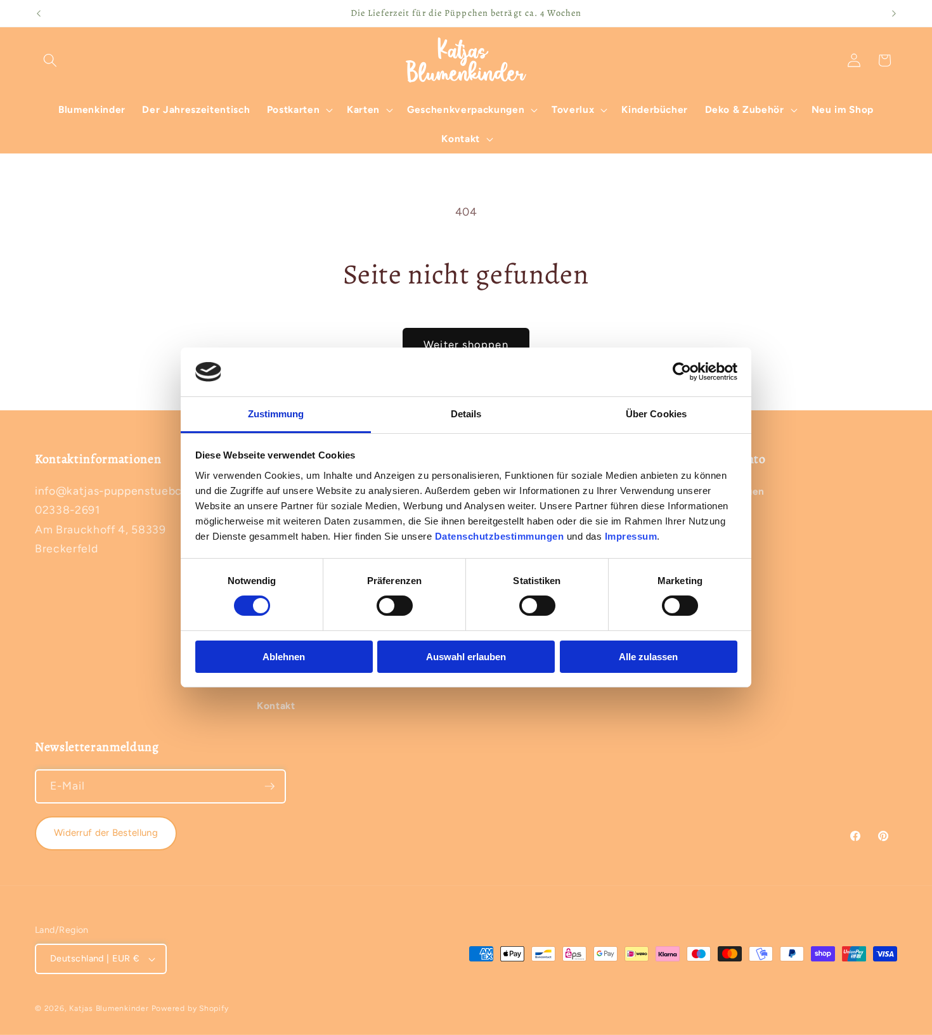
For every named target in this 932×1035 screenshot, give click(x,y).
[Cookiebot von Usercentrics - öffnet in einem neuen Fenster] (681, 371)
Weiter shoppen (466, 344)
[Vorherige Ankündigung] (39, 13)
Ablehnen (283, 656)
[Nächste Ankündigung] (894, 13)
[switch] (395, 606)
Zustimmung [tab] (276, 413)
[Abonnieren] (269, 786)
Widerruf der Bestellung (106, 832)
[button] (50, 60)
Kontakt (276, 706)
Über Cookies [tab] (656, 413)
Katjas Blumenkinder (109, 1008)
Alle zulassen (648, 656)
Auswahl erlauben (466, 656)
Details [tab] (466, 413)
